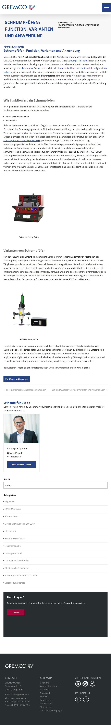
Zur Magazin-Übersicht (16, 379)
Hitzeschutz (10, 531)
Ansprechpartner (48, 686)
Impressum (45, 700)
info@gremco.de (20, 694)
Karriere (44, 689)
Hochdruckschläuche (15, 538)
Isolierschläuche (13, 546)
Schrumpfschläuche (77, 60)
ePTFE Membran (13, 509)
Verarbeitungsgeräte (13, 46)
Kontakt (16, 612)
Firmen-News (11, 516)
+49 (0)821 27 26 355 (19, 705)
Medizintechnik (61, 68)
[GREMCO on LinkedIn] (78, 699)
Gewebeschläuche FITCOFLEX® (20, 523)
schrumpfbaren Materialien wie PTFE (21, 140)
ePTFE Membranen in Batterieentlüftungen (26, 390)
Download (45, 693)
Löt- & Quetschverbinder (17, 560)
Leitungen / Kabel (13, 553)
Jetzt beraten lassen (22, 465)
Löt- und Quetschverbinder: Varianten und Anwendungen (78, 390)
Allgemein (10, 501)
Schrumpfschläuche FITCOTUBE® (21, 575)
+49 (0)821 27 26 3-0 (19, 701)
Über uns (44, 682)
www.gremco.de (19, 698)
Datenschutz (46, 703)
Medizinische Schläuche (16, 568)
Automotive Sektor (31, 68)
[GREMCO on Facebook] (86, 699)
